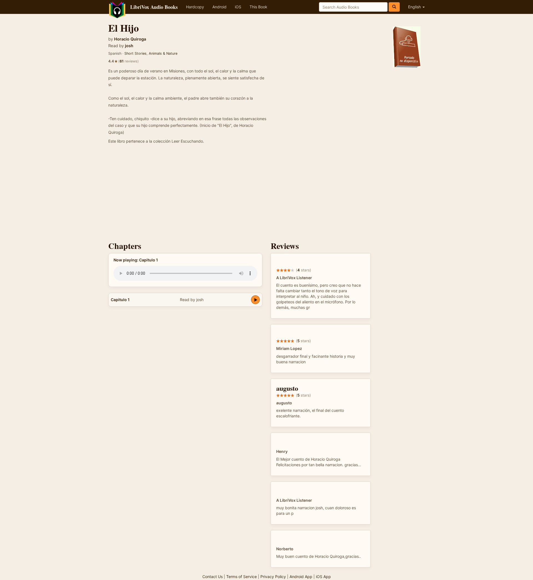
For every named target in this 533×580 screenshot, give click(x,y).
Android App (301, 576)
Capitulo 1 (120, 299)
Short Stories (135, 53)
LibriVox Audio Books (154, 7)
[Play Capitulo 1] (255, 299)
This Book (258, 6)
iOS (238, 6)
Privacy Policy (273, 576)
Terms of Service (241, 576)
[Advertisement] (266, 194)
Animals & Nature (163, 53)
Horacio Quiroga (130, 39)
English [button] (415, 6)
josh (129, 45)
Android (219, 6)
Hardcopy (195, 6)
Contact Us (212, 576)
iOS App (323, 576)
